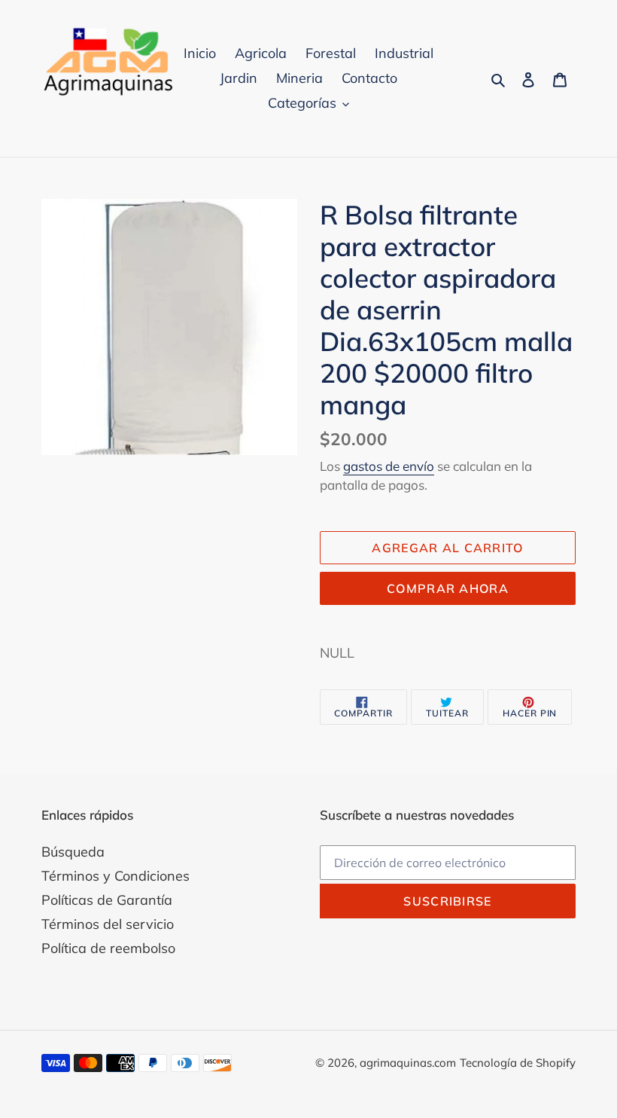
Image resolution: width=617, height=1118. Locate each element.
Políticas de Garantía (106, 900)
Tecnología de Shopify (518, 1062)
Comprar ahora (448, 588)
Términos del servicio (107, 924)
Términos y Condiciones (115, 875)
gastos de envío (388, 466)
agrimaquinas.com (408, 1062)
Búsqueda (73, 851)
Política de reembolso (108, 948)
